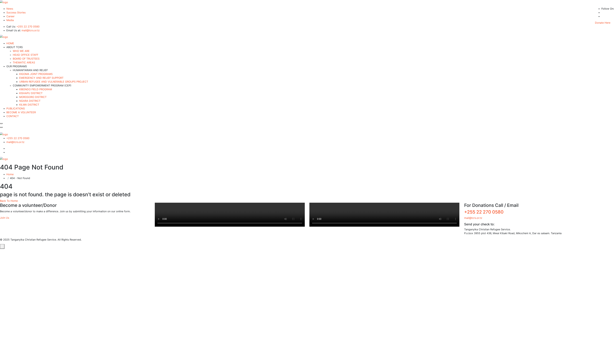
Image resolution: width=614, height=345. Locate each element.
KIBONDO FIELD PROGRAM (35, 89)
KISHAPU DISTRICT (31, 93)
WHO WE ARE (21, 51)
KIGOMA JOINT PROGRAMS (36, 74)
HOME (10, 43)
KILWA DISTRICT (29, 104)
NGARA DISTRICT (29, 100)
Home (10, 174)
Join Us (4, 217)
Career (10, 16)
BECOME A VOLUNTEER (21, 112)
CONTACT (12, 116)
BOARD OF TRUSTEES (26, 58)
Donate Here (602, 22)
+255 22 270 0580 (27, 26)
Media (10, 20)
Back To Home (9, 200)
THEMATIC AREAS (24, 62)
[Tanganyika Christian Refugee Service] (4, 2)
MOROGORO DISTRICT (33, 97)
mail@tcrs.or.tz (31, 30)
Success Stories (16, 12)
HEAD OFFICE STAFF (25, 54)
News (9, 8)
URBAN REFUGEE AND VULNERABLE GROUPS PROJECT (53, 81)
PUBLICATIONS (15, 108)
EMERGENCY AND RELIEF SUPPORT (41, 77)
